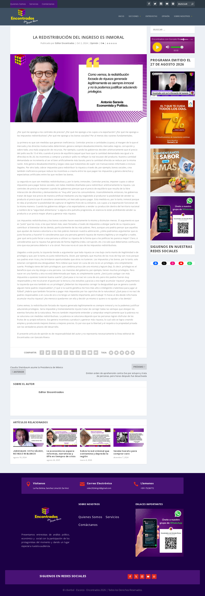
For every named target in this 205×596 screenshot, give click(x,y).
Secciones (134, 16)
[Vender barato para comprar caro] (128, 437)
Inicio (121, 16)
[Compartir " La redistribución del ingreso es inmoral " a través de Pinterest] (66, 353)
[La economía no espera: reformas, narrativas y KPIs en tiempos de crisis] (62, 437)
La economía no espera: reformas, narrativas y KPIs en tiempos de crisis (61, 454)
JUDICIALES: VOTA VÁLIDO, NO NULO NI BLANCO (28, 452)
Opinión (165, 16)
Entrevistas (151, 16)
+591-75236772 (147, 488)
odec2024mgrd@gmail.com (99, 488)
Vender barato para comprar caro (125, 452)
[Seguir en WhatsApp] (154, 576)
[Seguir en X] (136, 576)
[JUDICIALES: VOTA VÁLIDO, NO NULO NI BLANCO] (28, 437)
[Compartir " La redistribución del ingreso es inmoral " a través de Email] (90, 353)
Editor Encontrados (64, 43)
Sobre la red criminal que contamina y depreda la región (94, 454)
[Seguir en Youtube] (148, 576)
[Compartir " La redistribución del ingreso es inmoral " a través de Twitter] (48, 353)
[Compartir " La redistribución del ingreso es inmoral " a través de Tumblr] (60, 353)
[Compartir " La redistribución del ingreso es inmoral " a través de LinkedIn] (72, 353)
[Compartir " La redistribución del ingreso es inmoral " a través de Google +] (54, 353)
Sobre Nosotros (182, 16)
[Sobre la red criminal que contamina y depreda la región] (95, 437)
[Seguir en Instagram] (142, 576)
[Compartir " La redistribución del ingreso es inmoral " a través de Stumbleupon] (84, 353)
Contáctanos (48, 4)
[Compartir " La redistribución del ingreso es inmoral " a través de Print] (96, 353)
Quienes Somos (18, 4)
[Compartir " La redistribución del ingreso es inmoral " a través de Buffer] (78, 353)
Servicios (33, 4)
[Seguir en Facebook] (130, 576)
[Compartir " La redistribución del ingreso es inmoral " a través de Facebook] (42, 353)
